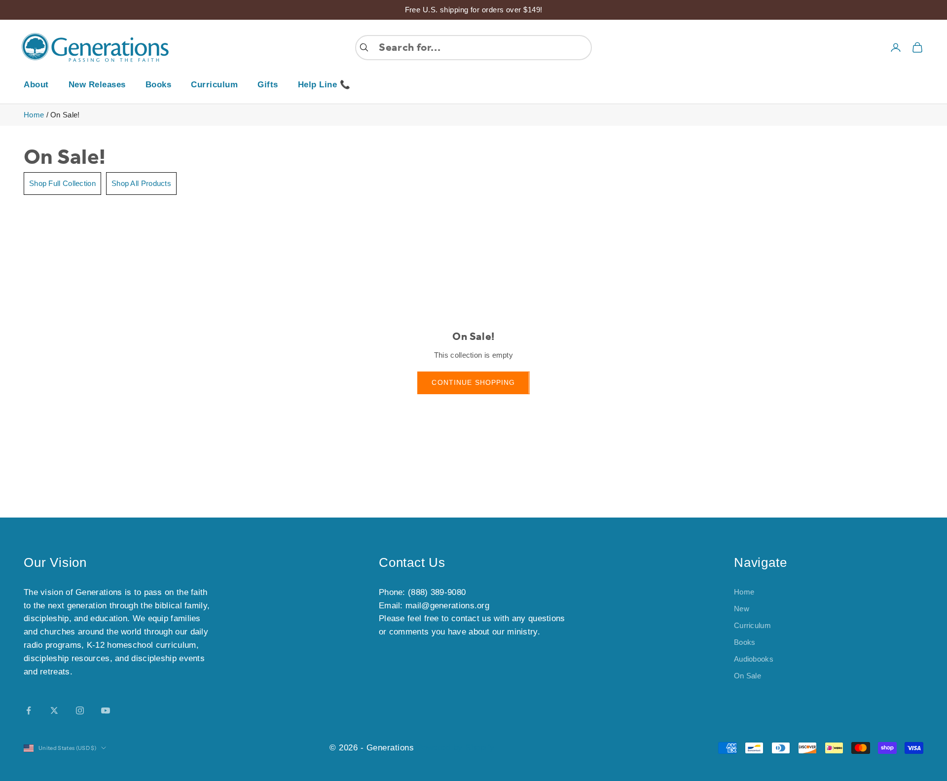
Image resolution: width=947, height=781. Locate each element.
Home (34, 115)
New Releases (97, 84)
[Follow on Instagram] (80, 710)
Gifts (267, 84)
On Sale (747, 675)
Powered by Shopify (456, 747)
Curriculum (214, 84)
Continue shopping (473, 382)
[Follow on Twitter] (54, 710)
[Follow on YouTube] (105, 710)
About (36, 84)
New (741, 608)
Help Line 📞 (324, 84)
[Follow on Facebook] (29, 710)
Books (159, 84)
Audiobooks (753, 659)
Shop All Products (141, 183)
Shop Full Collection (62, 183)
